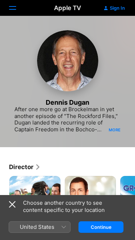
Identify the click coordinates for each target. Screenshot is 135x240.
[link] (25, 167)
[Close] (12, 204)
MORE (115, 129)
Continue (101, 227)
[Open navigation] (17, 8)
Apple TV (67, 8)
